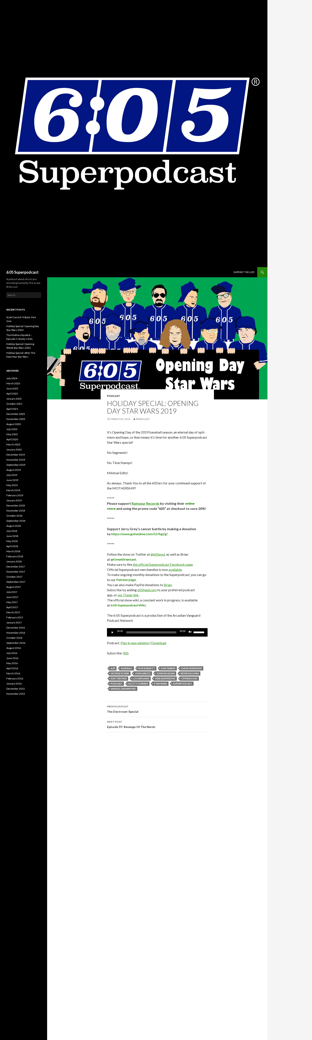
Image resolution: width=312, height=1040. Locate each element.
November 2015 (15, 693)
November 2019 (15, 459)
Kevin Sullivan (190, 673)
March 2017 (13, 612)
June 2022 (12, 388)
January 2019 (14, 500)
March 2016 (13, 673)
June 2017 (12, 597)
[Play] (112, 632)
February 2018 (14, 556)
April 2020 (12, 439)
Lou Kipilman (141, 678)
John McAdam (165, 673)
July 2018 (11, 531)
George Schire (120, 673)
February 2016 (14, 678)
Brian (168, 585)
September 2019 (15, 464)
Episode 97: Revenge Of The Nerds (131, 724)
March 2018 (13, 551)
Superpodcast (182, 683)
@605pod (157, 554)
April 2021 (12, 408)
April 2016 (12, 668)
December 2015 (15, 688)
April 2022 (12, 393)
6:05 (113, 668)
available (175, 569)
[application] (157, 632)
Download (158, 643)
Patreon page (126, 580)
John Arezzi (142, 673)
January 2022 (14, 398)
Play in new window (135, 643)
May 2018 (12, 541)
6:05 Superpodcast (22, 272)
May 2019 (12, 485)
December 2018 (15, 505)
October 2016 (14, 637)
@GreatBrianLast (123, 559)
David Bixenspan (191, 668)
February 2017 (14, 617)
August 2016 (13, 648)
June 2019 (12, 480)
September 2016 (15, 642)
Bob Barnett (146, 668)
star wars (160, 683)
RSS (126, 653)
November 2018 (15, 510)
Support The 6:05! (243, 272)
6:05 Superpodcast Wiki (128, 605)
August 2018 (13, 525)
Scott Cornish (138, 683)
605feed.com (147, 590)
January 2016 (14, 683)
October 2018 (14, 515)
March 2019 (13, 490)
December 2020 (15, 413)
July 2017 (11, 592)
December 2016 (15, 627)
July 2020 (11, 429)
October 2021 (14, 403)
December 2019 (15, 454)
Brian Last (143, 419)
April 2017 (12, 607)
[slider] (199, 632)
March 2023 (13, 383)
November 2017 (15, 571)
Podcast (113, 395)
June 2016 (12, 658)
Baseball (126, 668)
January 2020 (14, 449)
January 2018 (14, 561)
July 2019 (11, 475)
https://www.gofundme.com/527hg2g (139, 534)
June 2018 (12, 536)
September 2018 (15, 520)
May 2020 (12, 434)
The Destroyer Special (122, 709)
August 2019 (13, 469)
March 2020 (13, 444)
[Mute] (190, 632)
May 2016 (12, 663)
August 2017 (13, 586)
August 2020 (13, 424)
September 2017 (15, 581)
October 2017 (14, 576)
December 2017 (15, 566)
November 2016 (15, 632)
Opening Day (189, 678)
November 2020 (15, 419)
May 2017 (12, 602)
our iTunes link (128, 595)
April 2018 (12, 546)
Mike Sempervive (165, 678)
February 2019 (14, 495)
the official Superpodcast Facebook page (163, 564)
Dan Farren (168, 668)
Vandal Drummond (123, 688)
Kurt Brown (119, 678)
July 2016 (11, 653)
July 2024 (11, 378)
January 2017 (14, 622)
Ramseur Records (145, 503)
